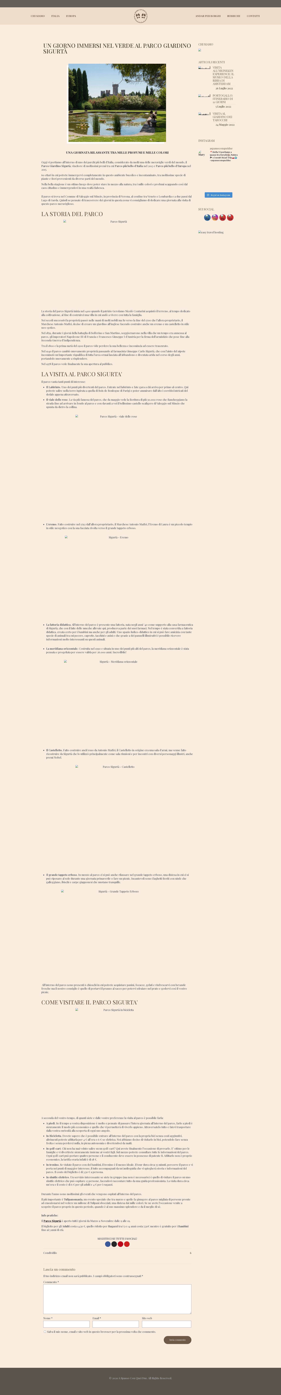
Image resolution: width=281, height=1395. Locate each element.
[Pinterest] (120, 1244)
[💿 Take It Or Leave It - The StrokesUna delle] (218, 177)
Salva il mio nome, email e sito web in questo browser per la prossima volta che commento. (101, 1331)
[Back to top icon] (140, 1374)
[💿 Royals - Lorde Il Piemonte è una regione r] (218, 169)
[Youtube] (127, 1244)
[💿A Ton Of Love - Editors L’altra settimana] (232, 186)
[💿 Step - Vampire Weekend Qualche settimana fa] (204, 186)
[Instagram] (114, 1244)
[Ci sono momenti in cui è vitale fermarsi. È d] (204, 169)
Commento (51, 1282)
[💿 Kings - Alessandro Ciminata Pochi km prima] (204, 177)
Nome (48, 1318)
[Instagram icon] (278, 3)
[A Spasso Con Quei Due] (140, 15)
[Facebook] (108, 1244)
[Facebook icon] (267, 3)
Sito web (147, 1318)
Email (97, 1318)
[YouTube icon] (271, 3)
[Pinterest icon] (274, 3)
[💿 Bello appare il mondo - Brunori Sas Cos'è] (232, 177)
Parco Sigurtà (52, 1221)
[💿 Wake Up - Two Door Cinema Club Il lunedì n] (232, 169)
